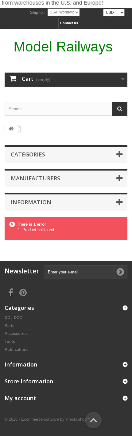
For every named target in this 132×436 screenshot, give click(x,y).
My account (20, 398)
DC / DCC (13, 317)
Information (31, 202)
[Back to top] (93, 420)
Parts (9, 325)
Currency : (91, 12)
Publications (17, 349)
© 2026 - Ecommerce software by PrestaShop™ (48, 419)
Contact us (69, 23)
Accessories (16, 333)
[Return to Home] (11, 129)
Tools (10, 341)
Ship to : (37, 12)
